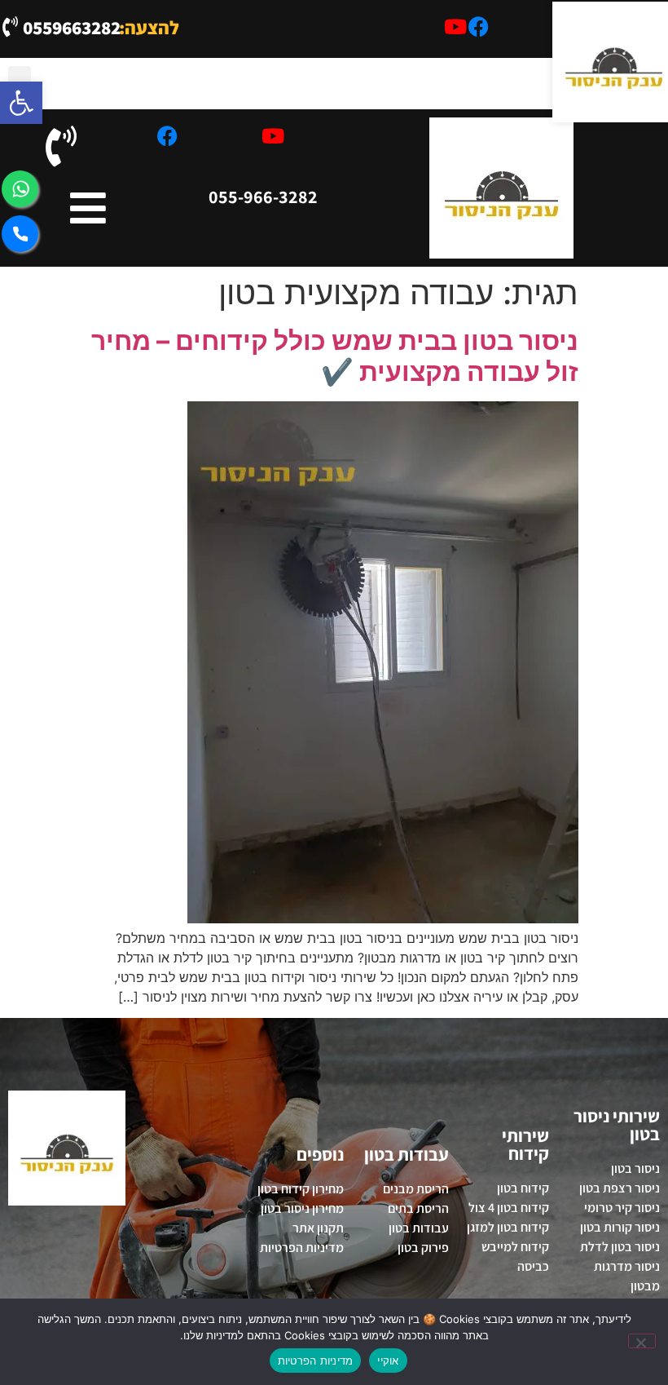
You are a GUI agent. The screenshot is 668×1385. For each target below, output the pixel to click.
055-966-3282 (263, 196)
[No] (642, 1341)
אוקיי (387, 1360)
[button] (19, 79)
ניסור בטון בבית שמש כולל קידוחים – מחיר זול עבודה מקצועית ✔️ (334, 356)
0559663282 (72, 27)
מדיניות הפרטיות (316, 1360)
